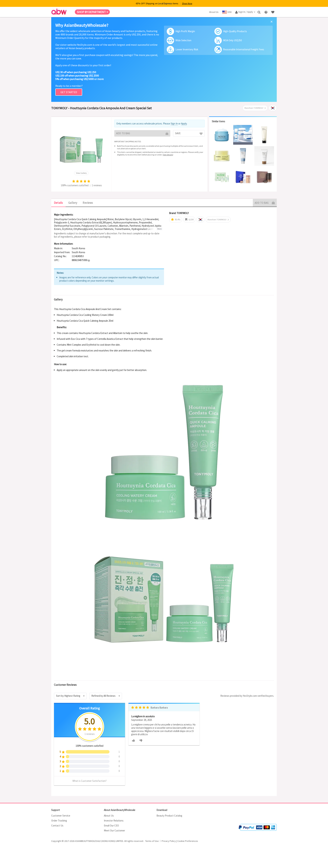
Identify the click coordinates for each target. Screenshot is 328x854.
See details (168, 154)
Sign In (174, 123)
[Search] (259, 12)
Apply (184, 123)
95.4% (177, 219)
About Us (109, 815)
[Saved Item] (273, 12)
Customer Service (60, 815)
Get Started (68, 92)
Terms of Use (152, 841)
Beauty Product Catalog (169, 815)
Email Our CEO (111, 825)
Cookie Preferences (187, 841)
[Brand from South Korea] (273, 108)
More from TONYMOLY (253, 108)
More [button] (159, 229)
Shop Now (187, 3)
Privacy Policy (169, 841)
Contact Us (57, 825)
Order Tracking (59, 820)
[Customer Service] (266, 12)
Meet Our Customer (114, 830)
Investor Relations (114, 820)
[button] (89, 260)
